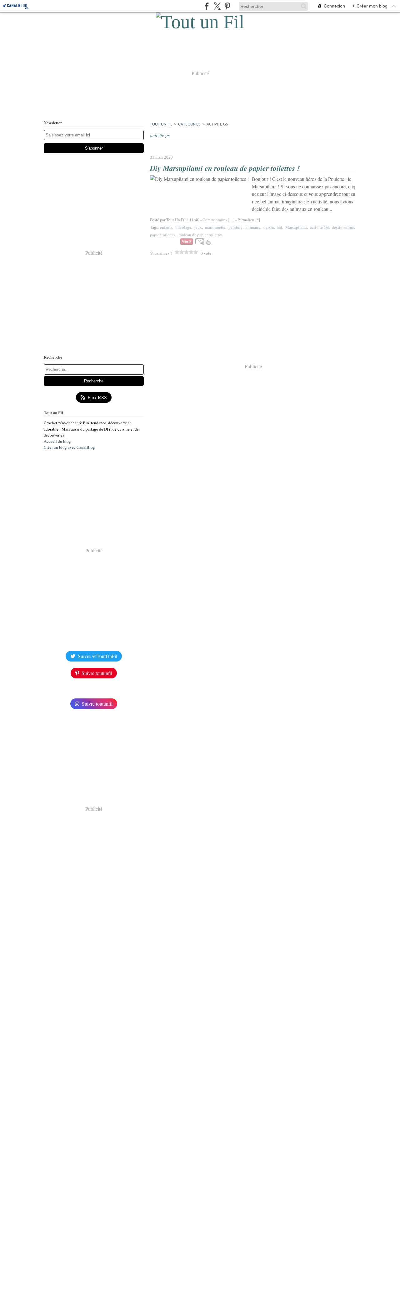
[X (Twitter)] (217, 6)
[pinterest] (227, 6)
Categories (189, 124)
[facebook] (207, 6)
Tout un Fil (161, 124)
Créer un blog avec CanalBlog (69, 447)
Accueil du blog (57, 441)
